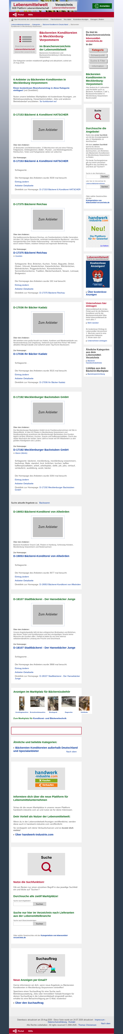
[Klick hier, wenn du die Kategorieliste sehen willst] (98, 58)
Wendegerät (53, 712)
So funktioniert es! (48, 101)
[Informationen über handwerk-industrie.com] (98, 231)
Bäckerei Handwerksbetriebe (94, 362)
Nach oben (71, 751)
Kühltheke (84, 712)
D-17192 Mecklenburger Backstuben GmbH (41, 449)
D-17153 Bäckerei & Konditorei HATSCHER (40, 161)
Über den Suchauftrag (29, 1002)
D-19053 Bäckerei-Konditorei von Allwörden (41, 556)
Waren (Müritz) (21, 453)
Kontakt (72, 1022)
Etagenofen (69, 712)
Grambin (18, 256)
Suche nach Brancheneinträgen (24, 920)
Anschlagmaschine (21, 712)
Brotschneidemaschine (38, 712)
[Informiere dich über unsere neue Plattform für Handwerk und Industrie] (46, 777)
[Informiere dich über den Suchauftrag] (46, 963)
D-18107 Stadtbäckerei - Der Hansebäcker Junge (44, 647)
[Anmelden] (102, 6)
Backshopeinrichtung (96, 374)
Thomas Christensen (87, 1025)
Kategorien (36, 24)
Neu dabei (67, 19)
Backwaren (44, 503)
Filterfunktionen (56, 19)
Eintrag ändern (22, 181)
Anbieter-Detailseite (24, 185)
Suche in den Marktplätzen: (96, 173)
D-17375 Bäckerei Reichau (30, 252)
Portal (21, 14)
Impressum (100, 1020)
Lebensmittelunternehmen (95, 183)
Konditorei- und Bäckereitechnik (49, 718)
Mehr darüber (93, 323)
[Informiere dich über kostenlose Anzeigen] (98, 271)
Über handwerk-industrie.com (34, 834)
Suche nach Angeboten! (22, 901)
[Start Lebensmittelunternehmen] (44, 5)
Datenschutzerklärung (57, 1022)
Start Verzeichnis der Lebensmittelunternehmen (31, 19)
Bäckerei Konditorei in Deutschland (55, 24)
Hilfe (30, 14)
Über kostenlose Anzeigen (96, 293)
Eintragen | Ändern (97, 19)
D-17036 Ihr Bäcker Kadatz (30, 353)
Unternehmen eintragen (97, 341)
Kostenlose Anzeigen (80, 19)
